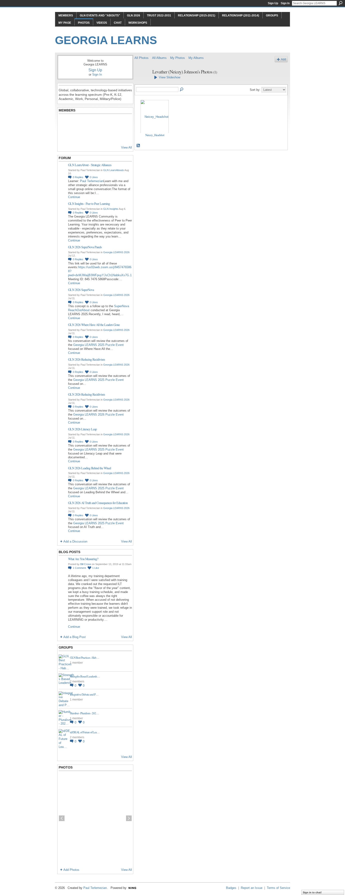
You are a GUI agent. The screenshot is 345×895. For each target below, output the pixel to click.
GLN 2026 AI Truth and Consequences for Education (98, 503)
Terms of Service (278, 888)
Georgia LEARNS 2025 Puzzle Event (98, 345)
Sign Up (273, 3)
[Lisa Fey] (75, 122)
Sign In (285, 3)
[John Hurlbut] (87, 122)
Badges (231, 888)
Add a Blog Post (74, 637)
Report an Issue (251, 888)
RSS (138, 146)
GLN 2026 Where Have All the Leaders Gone (94, 324)
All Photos (141, 58)
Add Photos (71, 870)
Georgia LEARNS (106, 40)
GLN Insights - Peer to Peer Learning (89, 203)
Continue (74, 197)
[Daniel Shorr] (75, 135)
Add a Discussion (75, 541)
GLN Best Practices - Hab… (84, 657)
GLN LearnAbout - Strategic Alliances (89, 165)
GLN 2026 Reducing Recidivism (86, 359)
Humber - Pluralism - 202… (84, 713)
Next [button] (129, 818)
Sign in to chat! (312, 892)
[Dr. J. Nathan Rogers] (64, 122)
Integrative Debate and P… (84, 694)
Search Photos (182, 90)
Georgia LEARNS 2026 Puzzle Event (98, 414)
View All (126, 147)
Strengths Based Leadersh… (85, 676)
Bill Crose (85, 564)
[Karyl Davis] (87, 135)
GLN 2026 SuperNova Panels (85, 247)
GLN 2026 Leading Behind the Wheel (89, 468)
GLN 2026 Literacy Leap (82, 429)
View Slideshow (169, 77)
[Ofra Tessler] (121, 122)
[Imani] (121, 135)
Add (283, 59)
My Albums (196, 58)
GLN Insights (110, 208)
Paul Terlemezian (92, 181)
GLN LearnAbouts (113, 170)
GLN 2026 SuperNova (81, 289)
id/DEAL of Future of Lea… (85, 732)
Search (340, 3)
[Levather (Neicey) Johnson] (142, 82)
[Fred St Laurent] (64, 135)
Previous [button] (62, 818)
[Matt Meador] (110, 122)
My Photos (177, 58)
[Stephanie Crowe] (98, 135)
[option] (95, 818)
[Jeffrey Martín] (98, 122)
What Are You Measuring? (83, 559)
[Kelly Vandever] (110, 135)
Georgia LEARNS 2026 (116, 252)
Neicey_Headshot (154, 135)
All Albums (159, 58)
